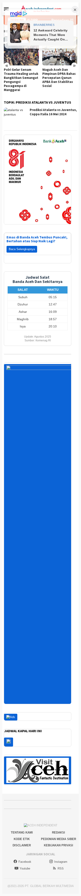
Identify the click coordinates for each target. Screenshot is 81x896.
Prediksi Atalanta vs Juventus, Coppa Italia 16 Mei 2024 (53, 112)
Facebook (24, 861)
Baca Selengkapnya (22, 249)
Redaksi (58, 832)
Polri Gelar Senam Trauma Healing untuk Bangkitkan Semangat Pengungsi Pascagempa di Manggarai (21, 80)
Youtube (25, 868)
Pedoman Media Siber (58, 839)
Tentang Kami (22, 832)
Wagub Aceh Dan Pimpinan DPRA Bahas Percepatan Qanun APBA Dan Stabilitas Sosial (59, 78)
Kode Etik (22, 839)
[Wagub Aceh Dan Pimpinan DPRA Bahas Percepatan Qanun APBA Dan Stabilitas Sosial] (59, 51)
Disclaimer (22, 845)
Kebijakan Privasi (58, 845)
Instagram (60, 861)
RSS (61, 868)
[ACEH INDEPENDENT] (40, 8)
